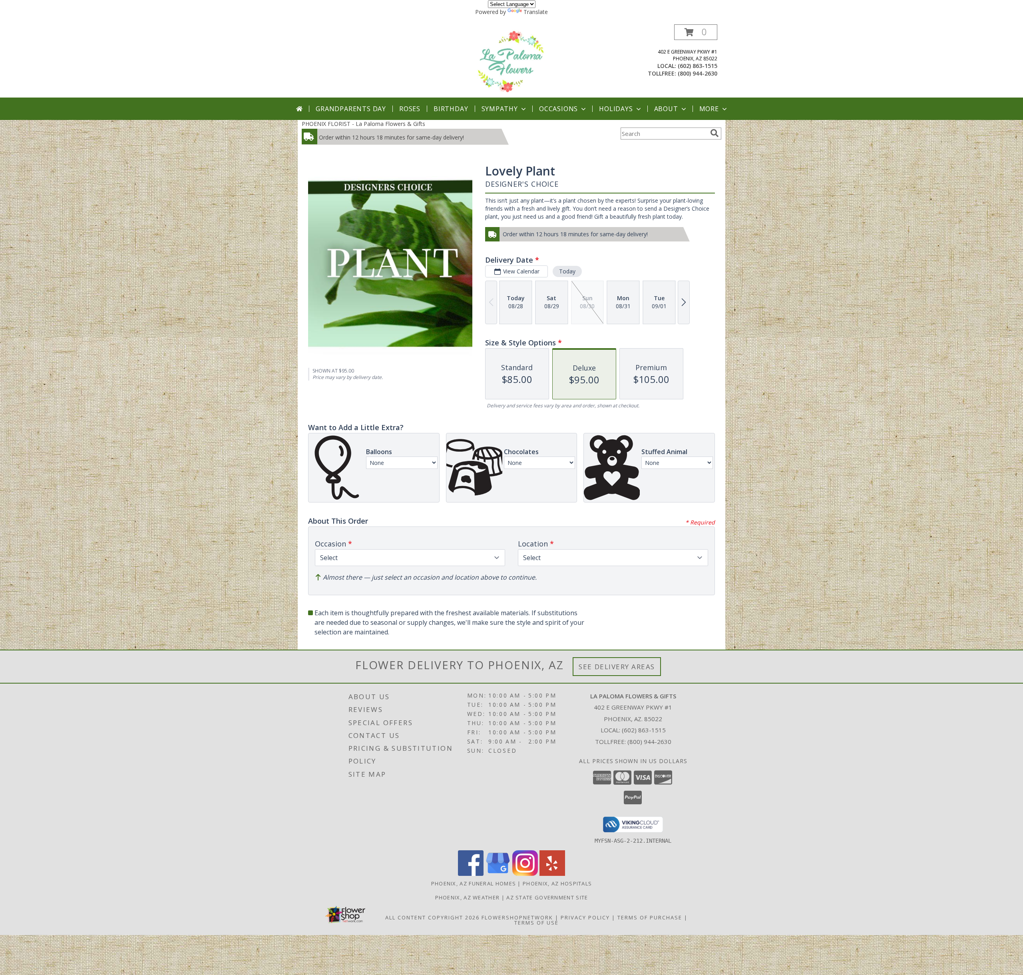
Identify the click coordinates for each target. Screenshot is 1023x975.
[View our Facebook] (471, 873)
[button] (695, 32)
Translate (535, 12)
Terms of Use (536, 922)
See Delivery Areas (617, 666)
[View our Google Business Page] (498, 873)
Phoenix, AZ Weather (467, 897)
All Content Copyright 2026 (432, 917)
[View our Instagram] (525, 873)
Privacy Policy (585, 917)
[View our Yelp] (552, 873)
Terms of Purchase (649, 917)
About (666, 108)
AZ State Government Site (547, 897)
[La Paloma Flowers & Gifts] (512, 61)
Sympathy (500, 108)
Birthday (451, 108)
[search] (714, 133)
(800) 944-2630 (697, 73)
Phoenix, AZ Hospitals (557, 883)
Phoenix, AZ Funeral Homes (473, 883)
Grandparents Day (351, 108)
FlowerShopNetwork (517, 917)
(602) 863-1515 (697, 66)
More (709, 108)
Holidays (616, 108)
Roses (409, 108)
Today (567, 271)
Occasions (558, 108)
